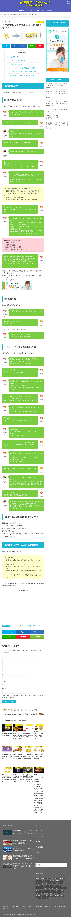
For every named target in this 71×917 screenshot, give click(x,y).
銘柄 (45, 898)
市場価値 (38, 895)
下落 (41, 893)
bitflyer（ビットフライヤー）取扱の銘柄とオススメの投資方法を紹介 (57, 102)
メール (4, 681)
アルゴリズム (52, 883)
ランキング (54, 890)
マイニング (32, 10)
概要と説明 (21, 10)
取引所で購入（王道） (17, 60)
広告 (43, 895)
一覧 (37, 893)
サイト (4, 688)
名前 (4, 674)
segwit (46, 881)
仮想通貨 (46, 893)
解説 (62, 895)
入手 (22, 626)
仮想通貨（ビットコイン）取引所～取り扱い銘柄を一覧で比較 (57, 84)
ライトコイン (46, 890)
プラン (64, 888)
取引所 (27, 10)
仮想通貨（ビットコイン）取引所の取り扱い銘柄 (22, 849)
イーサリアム (60, 883)
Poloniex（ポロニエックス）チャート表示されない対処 (57, 116)
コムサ (47, 885)
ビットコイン (58, 888)
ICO (43, 881)
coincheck (48, 878)
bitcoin (42, 878)
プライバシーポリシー (59, 906)
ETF (63, 878)
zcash (45, 883)
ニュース (42, 10)
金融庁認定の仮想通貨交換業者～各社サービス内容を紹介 (22, 857)
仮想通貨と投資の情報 (18, 914)
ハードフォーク (40, 888)
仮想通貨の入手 (13, 57)
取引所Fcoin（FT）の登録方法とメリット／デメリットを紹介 (22, 833)
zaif (61, 881)
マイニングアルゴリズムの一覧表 (56, 109)
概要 (34, 626)
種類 (38, 10)
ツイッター (58, 885)
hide (26, 53)
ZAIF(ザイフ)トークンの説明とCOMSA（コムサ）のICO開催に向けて (57, 93)
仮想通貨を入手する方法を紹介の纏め (20, 75)
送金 (41, 898)
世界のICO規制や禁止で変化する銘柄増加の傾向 (22, 842)
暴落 (51, 895)
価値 (51, 893)
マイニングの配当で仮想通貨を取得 (21, 68)
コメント (5, 656)
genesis (38, 881)
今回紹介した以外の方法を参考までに (22, 71)
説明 (39, 626)
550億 (37, 878)
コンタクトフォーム (8, 908)
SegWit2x (52, 881)
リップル (61, 890)
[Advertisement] (23, 605)
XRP (57, 881)
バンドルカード (49, 888)
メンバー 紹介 (49, 10)
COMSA (54, 878)
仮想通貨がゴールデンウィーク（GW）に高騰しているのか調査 (22, 866)
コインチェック (40, 885)
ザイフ (52, 885)
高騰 (49, 898)
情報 (47, 895)
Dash (59, 878)
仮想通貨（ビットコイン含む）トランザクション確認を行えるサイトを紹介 (57, 125)
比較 (58, 895)
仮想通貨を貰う (15, 64)
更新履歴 (47, 906)
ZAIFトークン (39, 883)
